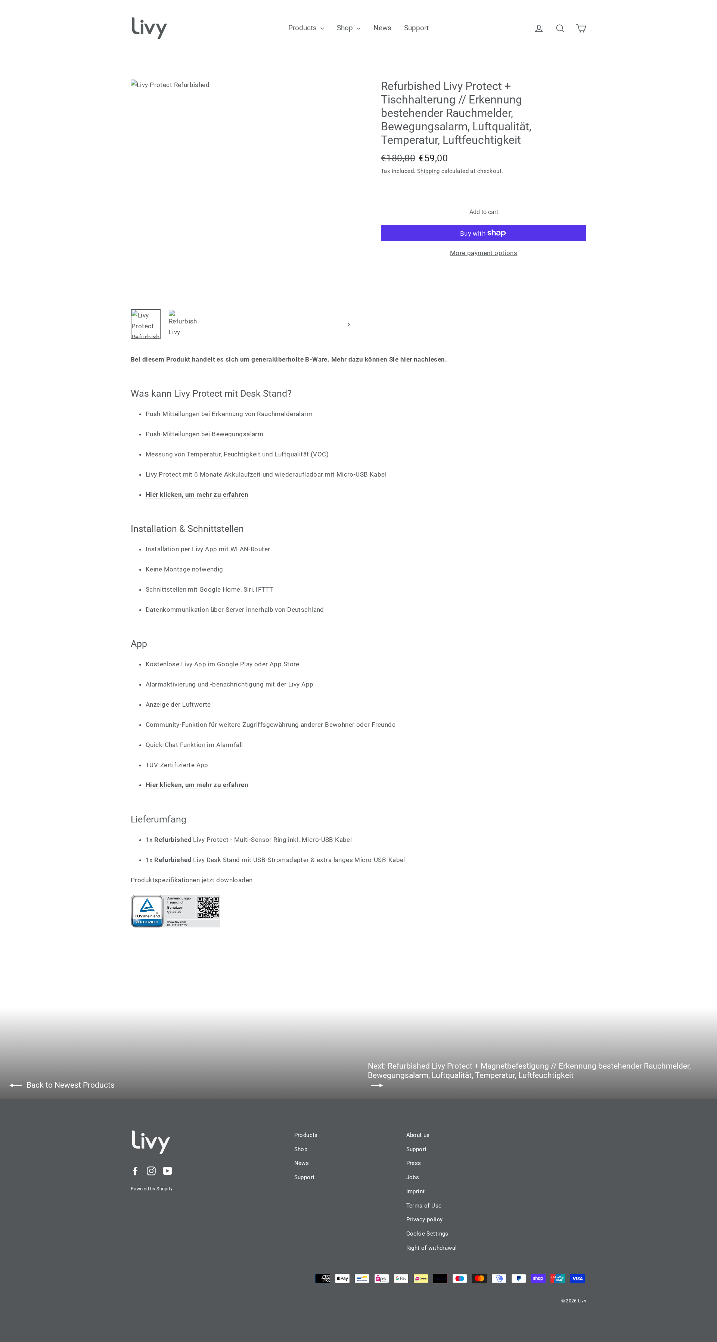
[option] (242, 191)
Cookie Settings (427, 1233)
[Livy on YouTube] (167, 1170)
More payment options (484, 253)
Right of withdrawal (431, 1248)
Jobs (412, 1177)
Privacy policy (424, 1219)
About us (418, 1135)
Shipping (428, 171)
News (382, 28)
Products (303, 28)
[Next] (348, 324)
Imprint (415, 1191)
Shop (346, 28)
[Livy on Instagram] (151, 1170)
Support (416, 28)
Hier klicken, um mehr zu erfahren (197, 784)
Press (413, 1163)
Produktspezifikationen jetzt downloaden (192, 880)
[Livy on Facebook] (135, 1170)
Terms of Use (424, 1205)
